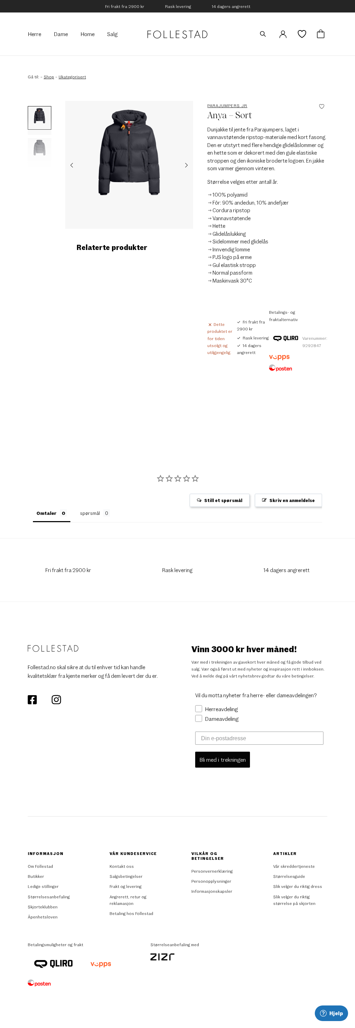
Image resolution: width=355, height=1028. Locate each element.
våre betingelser (297, 675)
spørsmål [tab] (90, 513)
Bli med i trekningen (222, 759)
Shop (49, 76)
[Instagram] (56, 699)
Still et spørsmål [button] (223, 500)
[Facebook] (33, 699)
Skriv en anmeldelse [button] (292, 500)
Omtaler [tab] (46, 513)
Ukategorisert (72, 76)
